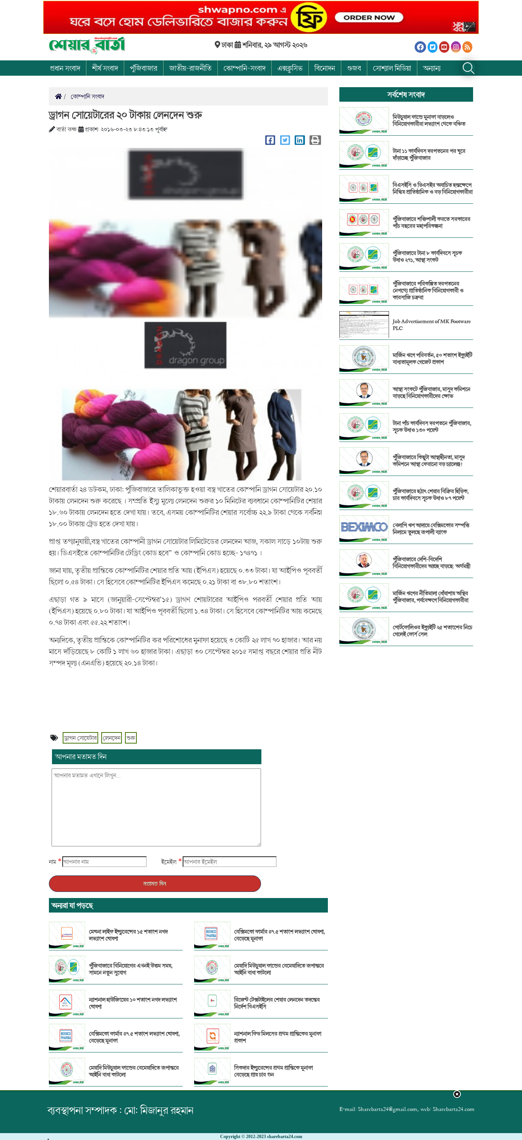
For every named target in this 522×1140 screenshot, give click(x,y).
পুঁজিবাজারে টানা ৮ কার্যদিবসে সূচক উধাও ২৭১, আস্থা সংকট (427, 256)
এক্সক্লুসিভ (290, 68)
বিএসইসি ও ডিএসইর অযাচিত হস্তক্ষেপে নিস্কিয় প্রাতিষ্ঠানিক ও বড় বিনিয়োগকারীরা (433, 188)
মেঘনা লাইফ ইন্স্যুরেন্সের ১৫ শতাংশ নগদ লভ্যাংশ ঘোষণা (128, 935)
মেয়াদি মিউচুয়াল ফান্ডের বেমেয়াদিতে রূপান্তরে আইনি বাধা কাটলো (134, 1071)
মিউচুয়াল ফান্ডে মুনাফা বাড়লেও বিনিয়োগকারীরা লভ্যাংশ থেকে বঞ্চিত (429, 120)
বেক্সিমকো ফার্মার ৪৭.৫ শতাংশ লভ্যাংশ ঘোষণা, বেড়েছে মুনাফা (134, 1037)
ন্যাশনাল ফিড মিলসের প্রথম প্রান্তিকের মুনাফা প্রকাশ (277, 1037)
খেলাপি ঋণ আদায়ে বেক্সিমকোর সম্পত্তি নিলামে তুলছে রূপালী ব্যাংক (431, 529)
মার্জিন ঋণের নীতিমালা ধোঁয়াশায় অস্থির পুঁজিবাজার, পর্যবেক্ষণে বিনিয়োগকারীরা (431, 597)
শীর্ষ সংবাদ (105, 68)
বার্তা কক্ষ (67, 129)
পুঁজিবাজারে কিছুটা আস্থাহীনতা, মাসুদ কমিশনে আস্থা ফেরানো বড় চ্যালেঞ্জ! (429, 461)
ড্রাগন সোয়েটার (80, 738)
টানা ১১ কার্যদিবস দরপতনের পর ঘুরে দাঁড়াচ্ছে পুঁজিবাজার (429, 154)
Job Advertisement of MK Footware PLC (432, 324)
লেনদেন (111, 738)
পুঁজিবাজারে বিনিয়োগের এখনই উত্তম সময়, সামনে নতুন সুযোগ (130, 969)
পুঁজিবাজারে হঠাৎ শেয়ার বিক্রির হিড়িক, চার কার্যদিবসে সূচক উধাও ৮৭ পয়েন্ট (431, 495)
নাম (52, 861)
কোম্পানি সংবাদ (86, 96)
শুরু (130, 738)
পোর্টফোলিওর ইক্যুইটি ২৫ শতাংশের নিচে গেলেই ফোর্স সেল (432, 631)
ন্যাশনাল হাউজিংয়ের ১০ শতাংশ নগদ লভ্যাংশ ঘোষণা (133, 1003)
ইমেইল (169, 861)
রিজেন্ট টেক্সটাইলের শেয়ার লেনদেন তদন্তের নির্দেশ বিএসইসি (277, 1003)
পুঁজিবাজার (143, 68)
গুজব (354, 68)
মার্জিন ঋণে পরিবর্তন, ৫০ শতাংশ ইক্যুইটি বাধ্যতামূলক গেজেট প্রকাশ (432, 358)
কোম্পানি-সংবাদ (245, 68)
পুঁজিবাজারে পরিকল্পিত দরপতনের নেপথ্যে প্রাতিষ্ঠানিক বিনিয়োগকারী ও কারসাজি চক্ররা (428, 290)
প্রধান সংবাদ (65, 68)
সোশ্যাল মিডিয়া (392, 68)
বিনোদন (324, 68)
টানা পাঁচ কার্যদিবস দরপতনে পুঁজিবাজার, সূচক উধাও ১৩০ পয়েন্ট (432, 427)
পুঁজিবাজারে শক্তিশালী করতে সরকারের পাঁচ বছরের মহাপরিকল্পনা (431, 222)
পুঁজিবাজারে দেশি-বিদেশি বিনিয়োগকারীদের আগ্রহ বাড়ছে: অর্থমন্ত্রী (431, 563)
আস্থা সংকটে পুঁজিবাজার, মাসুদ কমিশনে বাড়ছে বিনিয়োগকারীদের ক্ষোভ (431, 392)
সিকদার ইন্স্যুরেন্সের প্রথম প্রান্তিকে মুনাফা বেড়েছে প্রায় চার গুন (273, 1071)
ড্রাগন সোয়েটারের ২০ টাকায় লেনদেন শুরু (125, 114)
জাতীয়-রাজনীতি (190, 68)
